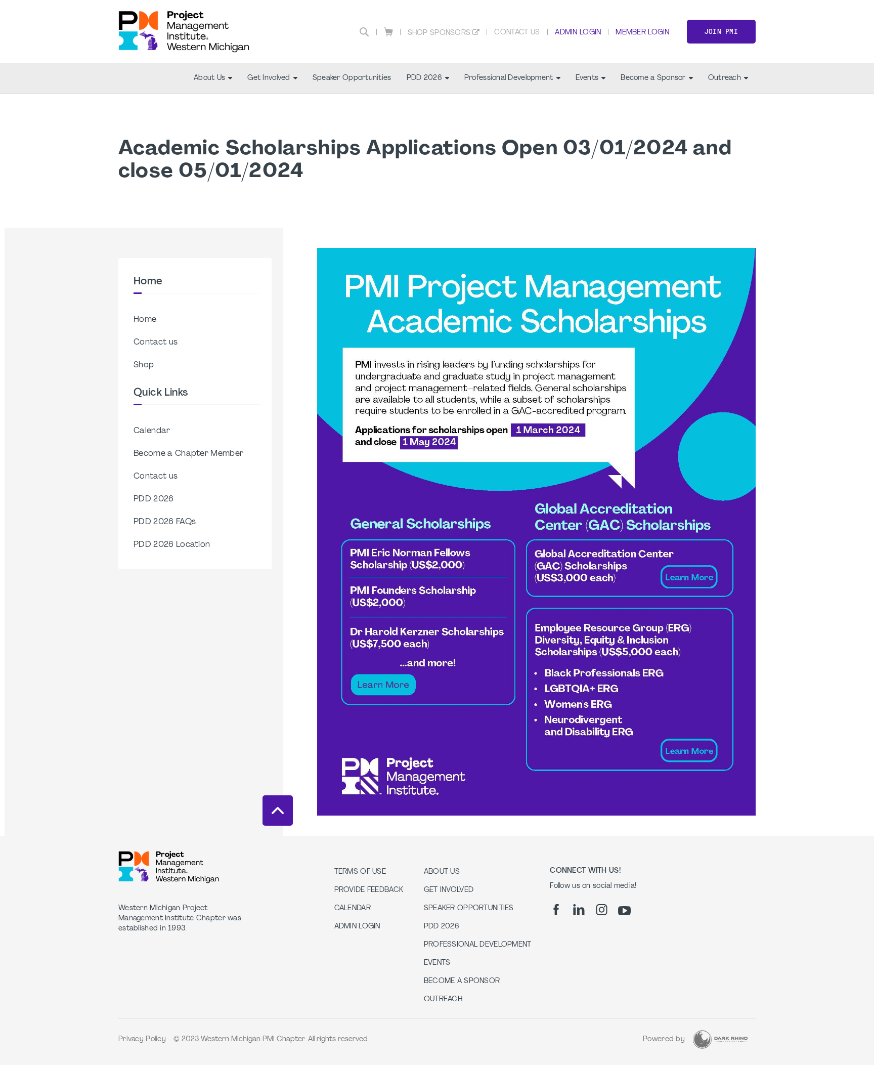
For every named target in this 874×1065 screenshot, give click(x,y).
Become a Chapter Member (188, 454)
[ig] (601, 909)
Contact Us (517, 32)
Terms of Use (360, 872)
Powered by (664, 1039)
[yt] (624, 910)
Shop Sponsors (439, 33)
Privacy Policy (142, 1039)
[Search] (364, 31)
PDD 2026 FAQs (165, 522)
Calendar (152, 431)
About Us (209, 78)
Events (587, 78)
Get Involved (268, 78)
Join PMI (721, 31)
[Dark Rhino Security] (720, 1039)
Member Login (642, 32)
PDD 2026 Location (172, 545)
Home (145, 320)
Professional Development (508, 78)
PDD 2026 (424, 78)
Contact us (156, 342)
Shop (144, 365)
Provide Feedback (368, 890)
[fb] (556, 909)
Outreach (724, 78)
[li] (579, 909)
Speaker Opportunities (352, 78)
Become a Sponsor (653, 78)
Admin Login (578, 32)
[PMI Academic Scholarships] (536, 814)
